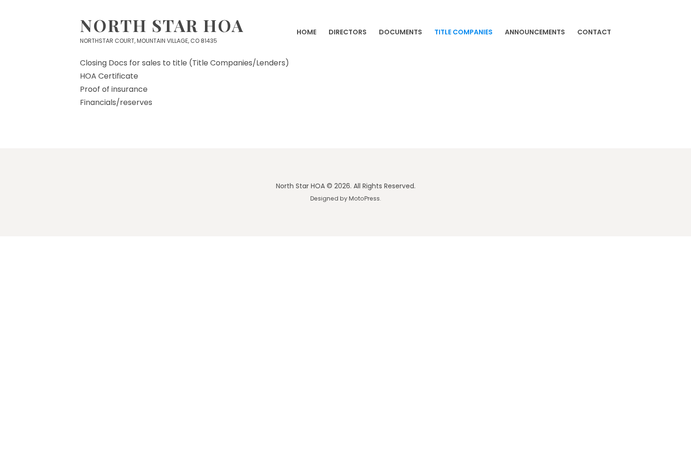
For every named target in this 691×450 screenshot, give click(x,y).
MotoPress (364, 198)
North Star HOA (162, 25)
